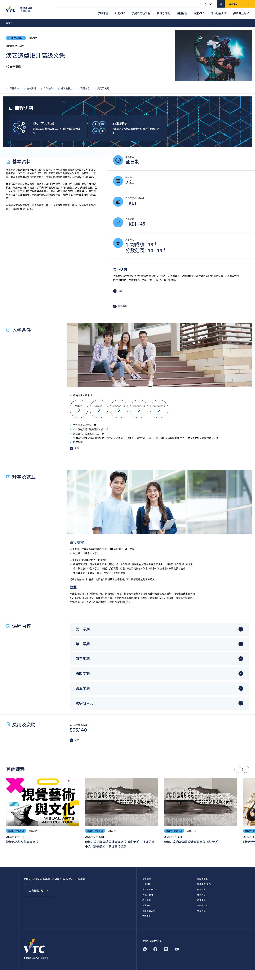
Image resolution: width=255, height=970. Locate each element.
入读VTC (120, 13)
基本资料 (31, 88)
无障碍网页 (202, 905)
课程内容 (85, 88)
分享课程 (15, 66)
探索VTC (199, 13)
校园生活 (181, 13)
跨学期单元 (84, 703)
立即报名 (233, 4)
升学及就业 (67, 88)
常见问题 (201, 911)
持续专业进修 (241, 13)
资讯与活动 (163, 13)
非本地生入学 (219, 13)
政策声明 (201, 900)
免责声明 (201, 895)
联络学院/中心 (204, 884)
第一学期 (83, 629)
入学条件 (48, 88)
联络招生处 (202, 879)
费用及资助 (103, 88)
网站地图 (201, 889)
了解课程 (102, 13)
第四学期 (83, 674)
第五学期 (83, 688)
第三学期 (83, 659)
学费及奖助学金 (141, 13)
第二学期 (83, 644)
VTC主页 (146, 916)
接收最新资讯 (36, 890)
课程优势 (14, 88)
